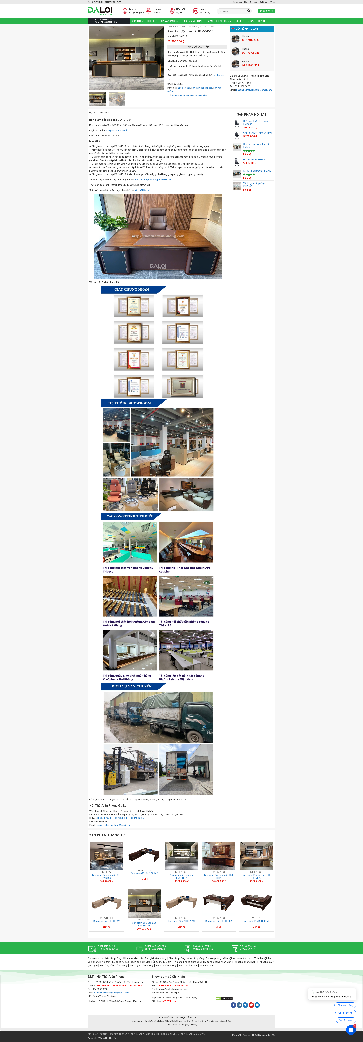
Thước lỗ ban (207, 965)
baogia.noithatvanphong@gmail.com (254, 90)
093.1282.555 (137, 818)
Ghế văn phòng (195, 958)
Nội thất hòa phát (188, 965)
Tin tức (250, 21)
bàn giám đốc (178, 95)
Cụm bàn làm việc (140, 962)
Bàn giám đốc (207, 27)
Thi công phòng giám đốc (187, 962)
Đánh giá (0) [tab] (104, 113)
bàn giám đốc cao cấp (196, 95)
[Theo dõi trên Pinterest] (251, 1005)
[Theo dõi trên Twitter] (245, 1005)
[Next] (159, 57)
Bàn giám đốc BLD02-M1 (106, 921)
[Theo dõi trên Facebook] (233, 1005)
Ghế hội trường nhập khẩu (237, 958)
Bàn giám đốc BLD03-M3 (256, 921)
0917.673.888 (121, 818)
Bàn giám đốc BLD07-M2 (219, 921)
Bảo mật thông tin (120, 1034)
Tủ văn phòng (213, 958)
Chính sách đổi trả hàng (167, 1034)
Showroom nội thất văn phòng (104, 958)
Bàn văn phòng (189, 27)
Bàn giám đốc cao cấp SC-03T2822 (256, 876)
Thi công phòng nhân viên (217, 962)
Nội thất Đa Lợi (142, 190)
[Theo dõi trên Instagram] (239, 1005)
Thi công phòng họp (244, 962)
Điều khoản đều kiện (98, 1034)
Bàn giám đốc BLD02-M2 (144, 873)
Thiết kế (151, 21)
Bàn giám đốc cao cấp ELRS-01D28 (181, 876)
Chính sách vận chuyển (193, 1034)
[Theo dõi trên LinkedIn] (257, 1005)
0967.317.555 (104, 818)
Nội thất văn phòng (166, 965)
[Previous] (94, 57)
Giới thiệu (263, 2)
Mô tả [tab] (92, 113)
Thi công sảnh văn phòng (113, 965)
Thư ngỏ (253, 2)
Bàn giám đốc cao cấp (201, 88)
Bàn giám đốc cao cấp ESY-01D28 (153, 179)
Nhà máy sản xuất (170, 21)
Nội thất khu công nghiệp (115, 962)
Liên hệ (262, 21)
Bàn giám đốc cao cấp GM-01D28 (219, 876)
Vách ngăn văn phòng (141, 965)
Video (272, 2)
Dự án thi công (233, 21)
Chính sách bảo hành (142, 1034)
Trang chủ (173, 27)
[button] (109, 21)
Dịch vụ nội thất (192, 21)
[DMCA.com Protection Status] (224, 998)
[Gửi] (248, 11)
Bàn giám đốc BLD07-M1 (181, 921)
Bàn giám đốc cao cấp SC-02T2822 (106, 876)
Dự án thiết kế (214, 21)
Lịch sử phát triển (239, 2)
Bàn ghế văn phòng (155, 958)
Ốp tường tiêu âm (161, 962)
